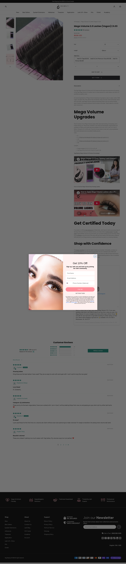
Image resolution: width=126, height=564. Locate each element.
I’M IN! (80, 289)
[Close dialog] (95, 256)
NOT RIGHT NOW (80, 293)
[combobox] (69, 283)
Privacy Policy (74, 302)
